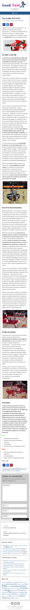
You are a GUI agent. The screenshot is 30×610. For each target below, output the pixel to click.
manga (7, 590)
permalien (18, 470)
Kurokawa (24, 588)
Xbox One (4, 470)
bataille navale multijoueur (8, 570)
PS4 (18, 469)
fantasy (23, 586)
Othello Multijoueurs (7, 567)
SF (6, 594)
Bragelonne (19, 584)
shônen (14, 594)
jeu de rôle (10, 588)
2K (2, 469)
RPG (19, 592)
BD (16, 584)
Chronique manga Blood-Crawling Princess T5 (12, 551)
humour (5, 588)
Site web (5, 516)
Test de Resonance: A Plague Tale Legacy (12, 548)
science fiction (24, 592)
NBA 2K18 (14, 469)
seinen (3, 594)
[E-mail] (18, 603)
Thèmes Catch (19, 607)
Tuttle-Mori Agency (15, 596)
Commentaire (6, 485)
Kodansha (18, 588)
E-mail (4, 510)
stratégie (3, 596)
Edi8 (26, 584)
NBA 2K (10, 469)
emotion (9, 586)
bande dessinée (10, 584)
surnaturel (7, 596)
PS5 (13, 592)
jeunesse (14, 588)
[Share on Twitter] (7, 25)
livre (2, 590)
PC (19, 590)
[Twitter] (12, 603)
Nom (4, 505)
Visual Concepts (22, 469)
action (9, 582)
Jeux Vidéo (15, 468)
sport (18, 594)
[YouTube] (15, 603)
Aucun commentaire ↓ (19, 20)
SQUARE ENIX (23, 594)
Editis (4, 585)
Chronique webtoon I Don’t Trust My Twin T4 (12, 553)
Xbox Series (16, 598)
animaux (20, 582)
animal (16, 582)
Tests (19, 468)
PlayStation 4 (23, 590)
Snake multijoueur (6, 563)
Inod (13, 20)
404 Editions (4, 582)
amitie (13, 582)
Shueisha (9, 594)
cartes (23, 584)
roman (15, 592)
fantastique (15, 586)
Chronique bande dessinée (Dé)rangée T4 (11, 550)
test (10, 596)
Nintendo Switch (14, 590)
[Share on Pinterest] (11, 25)
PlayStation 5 (4, 592)
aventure (25, 582)
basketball (6, 469)
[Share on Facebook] (4, 25)
